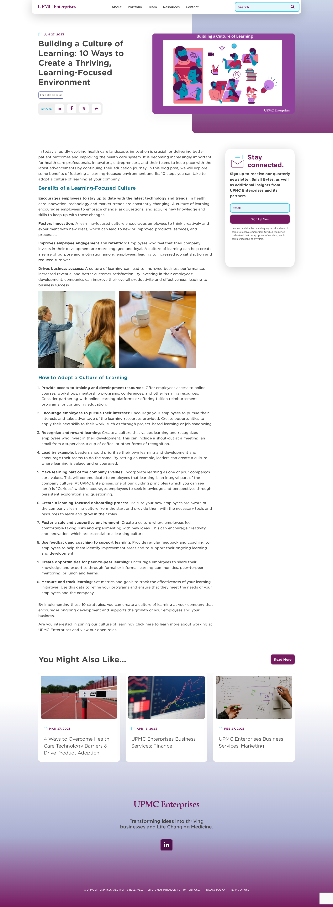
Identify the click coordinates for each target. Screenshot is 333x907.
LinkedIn (166, 844)
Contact (192, 7)
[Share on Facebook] (71, 108)
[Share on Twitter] (84, 108)
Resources (171, 7)
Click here (144, 624)
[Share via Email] (96, 108)
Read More (283, 659)
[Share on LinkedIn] (59, 108)
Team (152, 7)
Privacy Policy (215, 889)
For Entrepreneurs (51, 94)
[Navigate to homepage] (57, 7)
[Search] (292, 7)
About (117, 7)
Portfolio (135, 7)
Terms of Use (239, 889)
